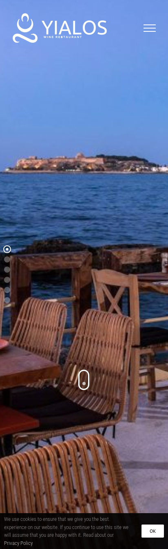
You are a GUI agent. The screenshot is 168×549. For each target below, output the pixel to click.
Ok (153, 531)
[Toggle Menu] (150, 28)
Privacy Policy (18, 543)
